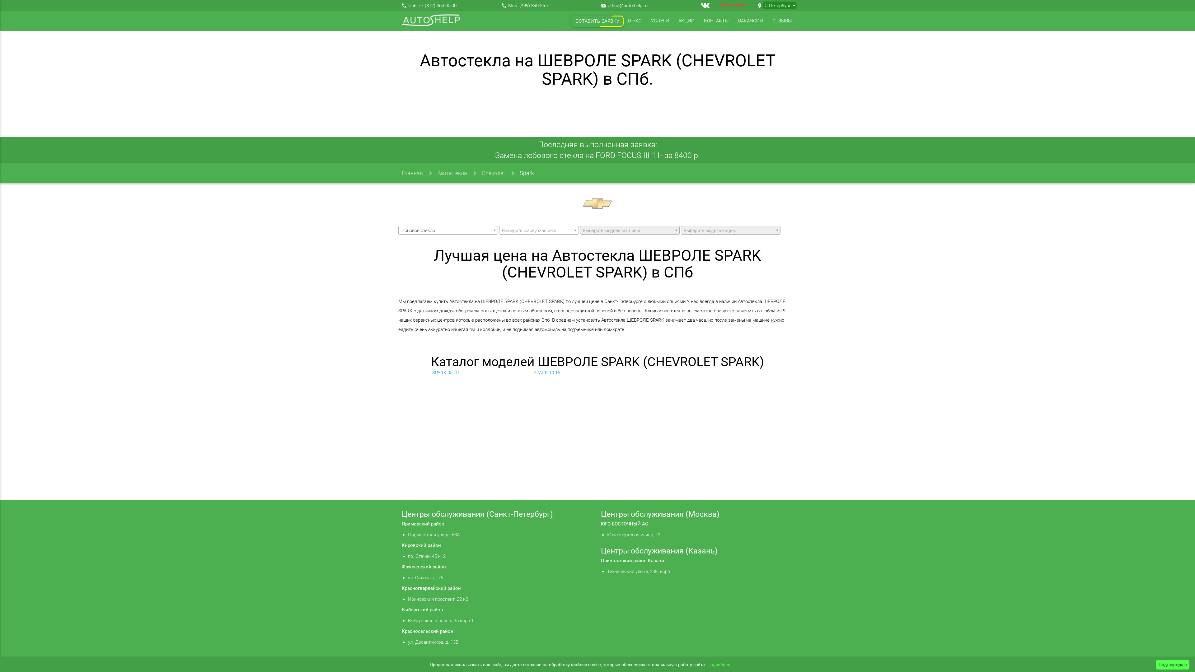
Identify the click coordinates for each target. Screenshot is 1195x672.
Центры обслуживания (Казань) (659, 550)
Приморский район (423, 524)
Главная (412, 173)
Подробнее (718, 664)
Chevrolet (493, 173)
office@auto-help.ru (628, 5)
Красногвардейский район (431, 588)
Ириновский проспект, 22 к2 (438, 599)
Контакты (716, 21)
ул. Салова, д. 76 (425, 578)
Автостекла (452, 173)
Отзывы (782, 21)
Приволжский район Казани (632, 560)
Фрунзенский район (424, 567)
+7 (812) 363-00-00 (438, 5)
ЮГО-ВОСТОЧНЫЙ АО (624, 524)
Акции (686, 21)
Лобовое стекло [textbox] (418, 230)
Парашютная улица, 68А (434, 535)
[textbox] (539, 230)
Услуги (660, 21)
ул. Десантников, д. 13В (433, 642)
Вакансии (750, 21)
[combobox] (448, 230)
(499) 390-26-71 (535, 5)
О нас (635, 21)
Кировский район (421, 545)
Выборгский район (422, 610)
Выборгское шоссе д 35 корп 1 (441, 620)
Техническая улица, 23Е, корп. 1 (641, 571)
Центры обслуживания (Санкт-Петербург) (477, 514)
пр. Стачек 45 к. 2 (427, 556)
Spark (527, 173)
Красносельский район (427, 631)
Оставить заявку (597, 21)
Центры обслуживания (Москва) (660, 514)
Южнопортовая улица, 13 (633, 535)
